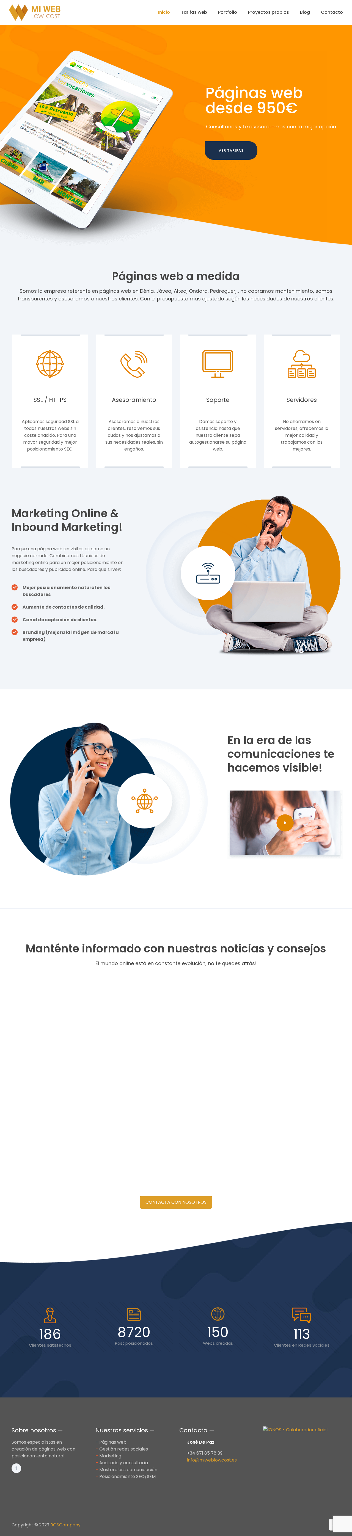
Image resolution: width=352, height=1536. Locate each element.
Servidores (302, 400)
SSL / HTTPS (50, 400)
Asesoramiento (134, 400)
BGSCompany (65, 1525)
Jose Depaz (38, 1142)
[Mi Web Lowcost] (35, 12)
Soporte (217, 400)
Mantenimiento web (53, 1152)
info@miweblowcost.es (212, 1460)
